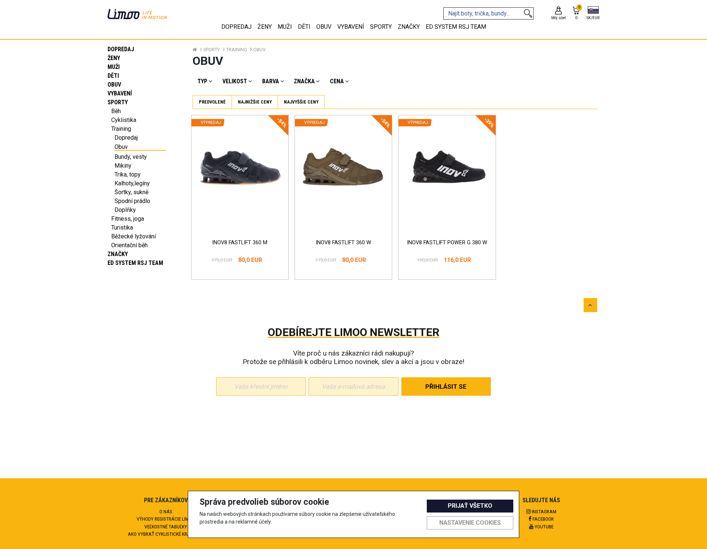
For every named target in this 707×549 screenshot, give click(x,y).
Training (121, 128)
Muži (114, 66)
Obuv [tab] (323, 26)
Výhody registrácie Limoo (166, 519)
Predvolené (212, 102)
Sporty (118, 102)
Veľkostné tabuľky (165, 526)
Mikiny (123, 165)
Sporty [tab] (381, 26)
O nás (165, 511)
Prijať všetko (470, 505)
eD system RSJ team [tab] (456, 26)
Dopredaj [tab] (236, 26)
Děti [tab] (304, 26)
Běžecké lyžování (133, 236)
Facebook (542, 519)
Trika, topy (128, 174)
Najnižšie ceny (255, 102)
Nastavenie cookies (470, 522)
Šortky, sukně (131, 192)
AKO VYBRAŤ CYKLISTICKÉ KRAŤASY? (166, 534)
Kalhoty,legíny (132, 183)
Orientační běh (129, 245)
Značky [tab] (409, 26)
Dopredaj (121, 49)
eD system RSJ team (135, 262)
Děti (113, 75)
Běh (116, 111)
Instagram (543, 511)
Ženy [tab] (264, 26)
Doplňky (125, 209)
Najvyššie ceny (301, 102)
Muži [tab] (285, 26)
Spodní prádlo (132, 200)
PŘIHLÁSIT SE (446, 386)
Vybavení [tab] (350, 26)
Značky (118, 254)
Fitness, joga (127, 218)
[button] (593, 13)
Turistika (122, 227)
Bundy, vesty (131, 156)
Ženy (114, 58)
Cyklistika (123, 119)
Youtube (543, 526)
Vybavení (120, 93)
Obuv (114, 84)
